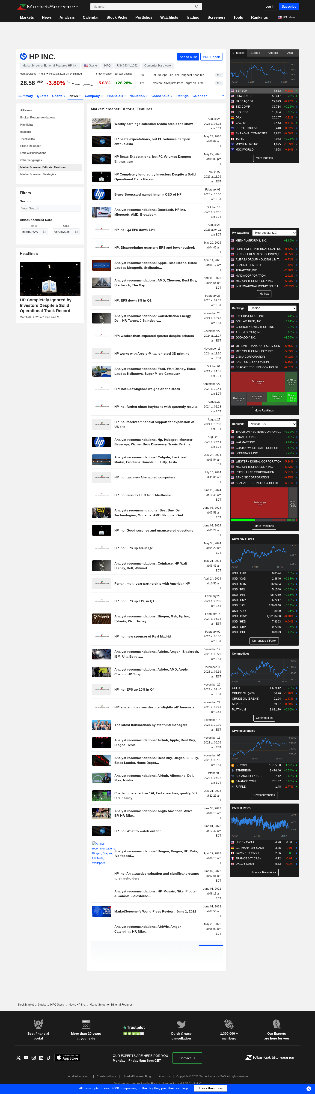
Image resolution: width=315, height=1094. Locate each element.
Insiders (25, 131)
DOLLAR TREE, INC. (249, 321)
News (47, 17)
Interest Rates (241, 808)
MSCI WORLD (245, 149)
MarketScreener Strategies (38, 174)
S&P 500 (241, 90)
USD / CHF (239, 632)
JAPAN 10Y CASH (247, 853)
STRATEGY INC (246, 437)
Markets (27, 17)
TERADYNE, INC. (247, 270)
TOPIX (240, 138)
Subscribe (289, 6)
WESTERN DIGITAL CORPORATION (259, 461)
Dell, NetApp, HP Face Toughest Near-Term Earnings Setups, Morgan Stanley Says (179, 75)
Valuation (138, 96)
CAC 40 (241, 122)
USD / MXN (239, 584)
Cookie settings (106, 1076)
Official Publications (33, 153)
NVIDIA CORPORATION (251, 275)
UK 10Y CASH (245, 863)
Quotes (42, 96)
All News (26, 110)
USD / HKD (239, 621)
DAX (238, 117)
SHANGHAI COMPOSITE (251, 133)
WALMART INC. (246, 442)
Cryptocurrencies (243, 730)
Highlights (26, 124)
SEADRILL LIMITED (248, 265)
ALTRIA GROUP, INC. (249, 332)
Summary (25, 96)
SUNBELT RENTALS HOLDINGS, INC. (259, 254)
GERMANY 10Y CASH (250, 847)
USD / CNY (239, 600)
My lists (264, 293)
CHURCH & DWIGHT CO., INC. (255, 327)
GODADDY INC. (246, 337)
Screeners (217, 17)
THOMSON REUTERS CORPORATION (259, 431)
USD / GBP (239, 627)
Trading (192, 17)
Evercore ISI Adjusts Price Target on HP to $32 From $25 (179, 83)
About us (164, 1076)
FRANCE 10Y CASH (249, 858)
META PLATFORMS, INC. (251, 240)
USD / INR (238, 594)
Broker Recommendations (37, 117)
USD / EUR (239, 573)
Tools (238, 17)
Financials (115, 96)
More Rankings (264, 410)
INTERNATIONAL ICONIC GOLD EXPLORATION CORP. (259, 286)
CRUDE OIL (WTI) (243, 693)
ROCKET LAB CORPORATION (255, 472)
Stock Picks (117, 17)
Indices (239, 52)
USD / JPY (238, 605)
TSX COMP (243, 106)
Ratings (182, 96)
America (273, 52)
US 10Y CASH (245, 842)
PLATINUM (239, 709)
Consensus (161, 96)
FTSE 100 (242, 112)
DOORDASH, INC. (247, 453)
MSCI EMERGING (247, 144)
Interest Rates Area (264, 872)
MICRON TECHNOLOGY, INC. (254, 281)
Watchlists (169, 17)
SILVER (237, 704)
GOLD (236, 688)
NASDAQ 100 (244, 101)
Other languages (31, 160)
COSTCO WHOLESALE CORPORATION (259, 448)
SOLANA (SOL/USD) (249, 776)
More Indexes (264, 158)
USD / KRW (239, 616)
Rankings (259, 17)
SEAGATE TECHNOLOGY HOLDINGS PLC (259, 367)
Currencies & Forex (264, 640)
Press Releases (30, 146)
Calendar (91, 17)
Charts (57, 96)
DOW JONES (244, 96)
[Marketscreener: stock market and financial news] (47, 6)
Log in (269, 6)
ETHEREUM (243, 770)
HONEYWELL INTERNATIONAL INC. (259, 249)
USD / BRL (239, 589)
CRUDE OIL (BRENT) (245, 698)
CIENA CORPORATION (250, 356)
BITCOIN (241, 765)
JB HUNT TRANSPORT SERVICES (258, 346)
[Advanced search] (197, 6)
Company (93, 96)
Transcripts (27, 138)
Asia (290, 52)
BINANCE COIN (246, 781)
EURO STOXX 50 (247, 128)
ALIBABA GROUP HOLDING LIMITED (259, 259)
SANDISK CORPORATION (252, 362)
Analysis (67, 17)
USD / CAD (239, 578)
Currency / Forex (243, 539)
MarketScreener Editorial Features (43, 167)
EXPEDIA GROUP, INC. (250, 316)
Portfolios (143, 17)
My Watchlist (240, 232)
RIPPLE (241, 786)
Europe (255, 52)
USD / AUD (239, 611)
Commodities (241, 653)
